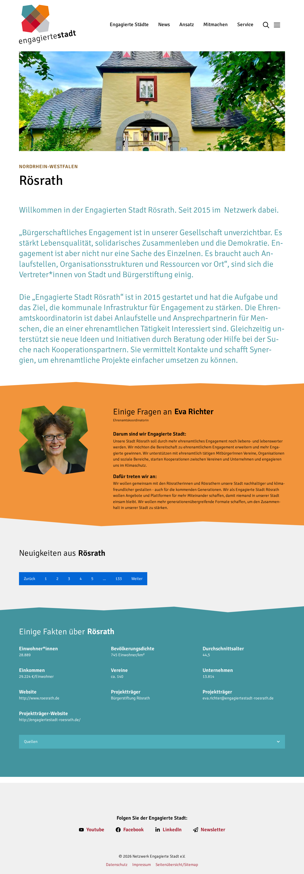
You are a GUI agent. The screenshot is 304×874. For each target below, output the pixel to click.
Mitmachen (215, 24)
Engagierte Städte (129, 24)
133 (118, 578)
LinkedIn (172, 829)
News (164, 24)
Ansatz (186, 24)
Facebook (133, 829)
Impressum (141, 864)
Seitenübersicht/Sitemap (177, 864)
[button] (268, 25)
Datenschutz (117, 864)
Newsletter (213, 829)
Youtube (95, 829)
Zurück (29, 578)
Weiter (136, 578)
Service (245, 24)
